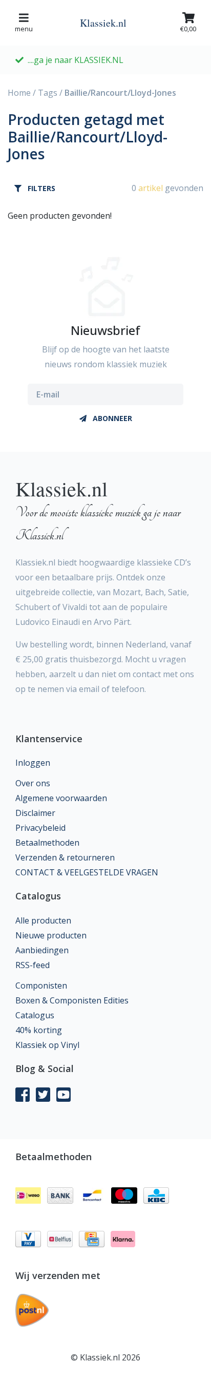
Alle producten (43, 920)
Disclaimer (35, 813)
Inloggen (32, 762)
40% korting (38, 1030)
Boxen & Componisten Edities (72, 1000)
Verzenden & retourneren (65, 857)
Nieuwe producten (51, 935)
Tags (47, 92)
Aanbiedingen (42, 950)
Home (19, 92)
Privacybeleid (40, 827)
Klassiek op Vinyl (47, 1045)
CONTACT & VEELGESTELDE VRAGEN (86, 872)
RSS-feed (32, 965)
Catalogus (34, 1015)
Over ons (32, 783)
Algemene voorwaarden (61, 798)
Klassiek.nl (103, 23)
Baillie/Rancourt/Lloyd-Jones (120, 92)
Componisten (41, 985)
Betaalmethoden (47, 842)
